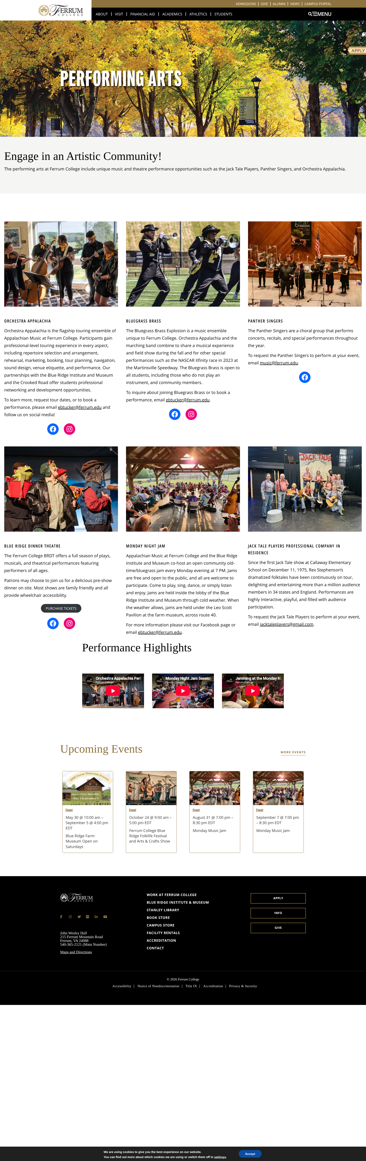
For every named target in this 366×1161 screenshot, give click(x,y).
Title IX (191, 986)
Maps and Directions (76, 952)
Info (278, 913)
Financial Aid (142, 14)
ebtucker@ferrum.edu (79, 407)
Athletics (198, 14)
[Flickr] (87, 916)
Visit (119, 14)
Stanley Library (163, 910)
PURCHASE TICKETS (61, 608)
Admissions (246, 3)
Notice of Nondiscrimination (158, 986)
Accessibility (121, 986)
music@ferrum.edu (279, 363)
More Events (293, 752)
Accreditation (161, 940)
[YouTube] (105, 916)
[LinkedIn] (96, 916)
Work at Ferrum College (172, 894)
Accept (250, 1154)
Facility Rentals (163, 933)
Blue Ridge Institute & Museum (178, 902)
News (295, 3)
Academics (172, 14)
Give (264, 3)
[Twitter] (79, 916)
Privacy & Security (243, 986)
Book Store (158, 917)
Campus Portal (317, 3)
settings (220, 1157)
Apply (278, 898)
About (102, 14)
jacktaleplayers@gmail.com (286, 624)
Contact (155, 948)
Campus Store (161, 925)
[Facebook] (62, 916)
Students (223, 14)
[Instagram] (70, 916)
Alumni (279, 3)
